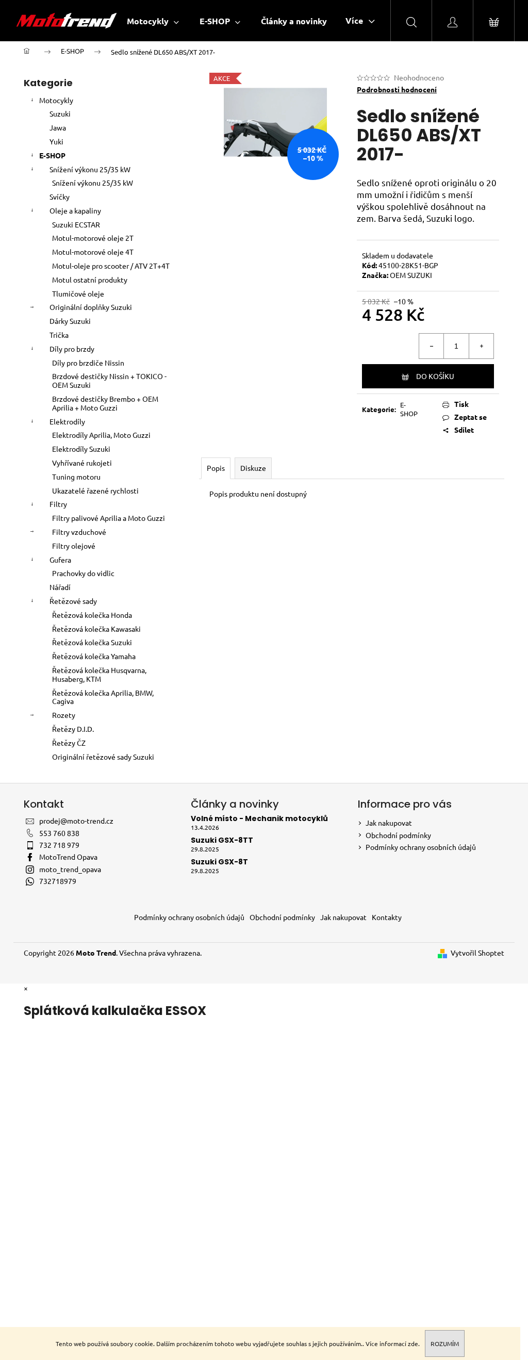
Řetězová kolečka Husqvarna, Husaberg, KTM (99, 674)
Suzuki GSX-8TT (222, 840)
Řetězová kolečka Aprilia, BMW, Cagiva (103, 697)
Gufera (60, 559)
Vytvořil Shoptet (477, 952)
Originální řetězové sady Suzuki (103, 756)
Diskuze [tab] (253, 467)
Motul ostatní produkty (89, 279)
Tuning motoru (76, 476)
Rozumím (445, 1343)
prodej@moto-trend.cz (76, 820)
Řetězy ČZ (69, 742)
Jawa (58, 127)
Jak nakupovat (389, 822)
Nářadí (60, 587)
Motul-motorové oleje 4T (93, 251)
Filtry (58, 504)
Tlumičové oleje (78, 293)
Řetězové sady (73, 600)
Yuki (56, 141)
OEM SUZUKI (411, 275)
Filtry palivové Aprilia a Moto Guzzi (108, 517)
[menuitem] (153, 21)
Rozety (63, 714)
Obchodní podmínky (398, 835)
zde (413, 1343)
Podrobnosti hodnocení (397, 89)
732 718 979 (59, 844)
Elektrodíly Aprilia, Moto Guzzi (101, 434)
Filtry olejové (73, 545)
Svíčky (60, 196)
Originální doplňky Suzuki (91, 307)
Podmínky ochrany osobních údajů (421, 846)
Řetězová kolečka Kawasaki (96, 628)
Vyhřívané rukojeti (82, 462)
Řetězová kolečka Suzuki (92, 642)
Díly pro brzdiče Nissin (88, 362)
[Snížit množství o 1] (431, 346)
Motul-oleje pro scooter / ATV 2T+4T (111, 265)
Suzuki (60, 113)
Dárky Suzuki (70, 320)
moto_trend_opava (70, 869)
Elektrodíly (67, 421)
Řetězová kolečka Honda (92, 614)
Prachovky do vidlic (83, 573)
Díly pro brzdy (72, 348)
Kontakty (387, 917)
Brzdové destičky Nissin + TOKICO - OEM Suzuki (109, 380)
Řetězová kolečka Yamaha (94, 656)
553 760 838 (59, 833)
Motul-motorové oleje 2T (93, 237)
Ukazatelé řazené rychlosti (95, 490)
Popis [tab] (216, 467)
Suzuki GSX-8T (219, 862)
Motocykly (56, 100)
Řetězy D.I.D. (73, 728)
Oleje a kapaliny (75, 210)
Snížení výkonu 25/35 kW (90, 169)
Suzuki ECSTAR (76, 224)
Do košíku (435, 376)
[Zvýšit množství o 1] (481, 346)
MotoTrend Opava (68, 856)
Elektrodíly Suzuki (81, 448)
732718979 (57, 881)
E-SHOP (52, 155)
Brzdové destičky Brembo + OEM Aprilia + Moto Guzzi (105, 403)
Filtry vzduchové (79, 531)
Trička (59, 334)
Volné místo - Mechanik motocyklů (259, 819)
